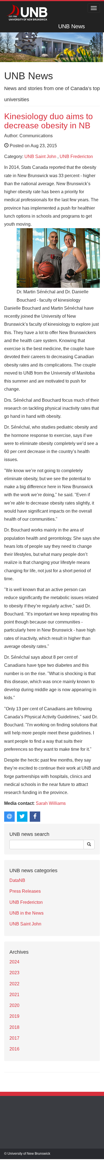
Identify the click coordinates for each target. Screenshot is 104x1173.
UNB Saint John (40, 156)
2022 (14, 983)
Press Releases (25, 891)
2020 (14, 1005)
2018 (14, 1027)
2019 (14, 1016)
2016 (14, 1049)
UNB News (71, 26)
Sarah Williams (51, 803)
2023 (14, 972)
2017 (14, 1038)
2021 (14, 994)
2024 (14, 962)
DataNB (17, 880)
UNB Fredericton (76, 156)
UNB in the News (26, 913)
